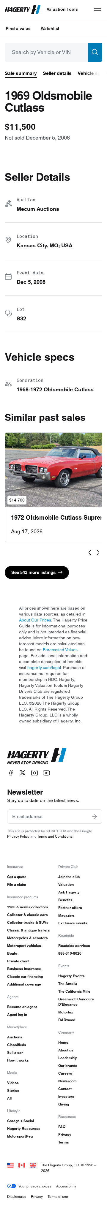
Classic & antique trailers (28, 930)
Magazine (66, 915)
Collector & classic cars (27, 915)
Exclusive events (72, 923)
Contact (65, 1089)
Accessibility (66, 1186)
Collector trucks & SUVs (27, 922)
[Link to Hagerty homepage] (37, 756)
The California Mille (74, 991)
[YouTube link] (46, 773)
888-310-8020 (69, 953)
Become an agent (22, 1007)
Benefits (65, 900)
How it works (18, 1060)
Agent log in (17, 1014)
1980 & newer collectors (27, 907)
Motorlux (65, 1012)
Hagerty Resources (23, 1128)
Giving (63, 1104)
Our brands (67, 1065)
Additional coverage (24, 984)
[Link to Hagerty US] (10, 1165)
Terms (63, 1142)
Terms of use (58, 1196)
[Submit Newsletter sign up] (94, 816)
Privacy (64, 1134)
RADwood (66, 1020)
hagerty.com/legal (44, 667)
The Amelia (67, 984)
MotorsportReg (20, 1136)
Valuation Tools (62, 9)
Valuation (66, 884)
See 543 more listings (33, 572)
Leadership (67, 1058)
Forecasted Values (60, 649)
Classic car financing (25, 976)
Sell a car (15, 1052)
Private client (18, 961)
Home (63, 1042)
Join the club (69, 877)
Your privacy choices (34, 1186)
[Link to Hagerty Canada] (21, 1165)
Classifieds (16, 1045)
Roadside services (74, 946)
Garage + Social (20, 1121)
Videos (13, 1083)
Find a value (18, 28)
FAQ (61, 1127)
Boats (12, 953)
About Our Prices (35, 620)
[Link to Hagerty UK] (33, 1165)
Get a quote (16, 877)
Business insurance (24, 969)
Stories (13, 1090)
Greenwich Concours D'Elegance (76, 1001)
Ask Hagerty (69, 892)
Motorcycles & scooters (27, 938)
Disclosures (16, 1196)
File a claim (16, 884)
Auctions (14, 1037)
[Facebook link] (11, 773)
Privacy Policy (18, 836)
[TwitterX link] (23, 773)
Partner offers (70, 908)
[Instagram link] (34, 773)
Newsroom (67, 1081)
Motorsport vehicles (24, 946)
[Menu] (97, 9)
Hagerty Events (71, 976)
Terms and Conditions (55, 836)
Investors (66, 1096)
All (9, 1098)
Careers (65, 1073)
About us (65, 1050)
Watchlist (50, 28)
